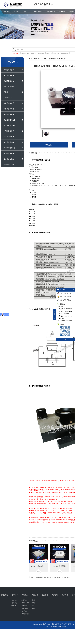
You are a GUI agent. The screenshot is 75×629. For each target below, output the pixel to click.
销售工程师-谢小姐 (65, 296)
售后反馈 (65, 595)
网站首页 (6, 12)
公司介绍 (14, 600)
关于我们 (16, 12)
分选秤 (33, 608)
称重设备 (62, 12)
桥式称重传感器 (61, 59)
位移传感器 (24, 608)
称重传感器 (52, 59)
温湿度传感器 (25, 614)
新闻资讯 (45, 595)
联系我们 (48, 145)
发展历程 (14, 603)
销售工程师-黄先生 (65, 300)
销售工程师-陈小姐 (65, 293)
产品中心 (26, 12)
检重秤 (33, 603)
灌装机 (33, 600)
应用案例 (55, 595)
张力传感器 (24, 611)
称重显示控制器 (25, 603)
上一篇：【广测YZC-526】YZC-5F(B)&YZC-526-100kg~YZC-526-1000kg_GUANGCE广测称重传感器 (49, 577)
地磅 (33, 605)
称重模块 (24, 605)
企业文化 (14, 605)
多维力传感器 (38, 12)
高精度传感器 (51, 12)
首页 (39, 59)
